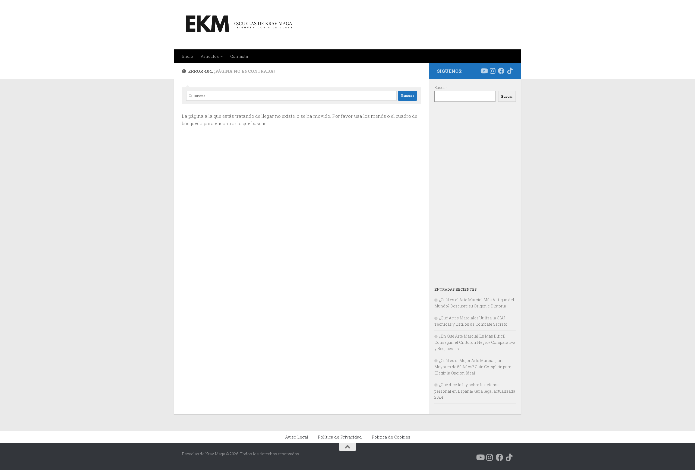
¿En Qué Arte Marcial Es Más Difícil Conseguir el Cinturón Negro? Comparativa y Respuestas (474, 342)
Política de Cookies (391, 437)
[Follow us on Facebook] (501, 71)
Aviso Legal (296, 437)
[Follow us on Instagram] (492, 71)
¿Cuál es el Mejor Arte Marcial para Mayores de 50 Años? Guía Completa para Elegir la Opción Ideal (472, 367)
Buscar (440, 87)
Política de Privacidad (340, 437)
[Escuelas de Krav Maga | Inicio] (238, 25)
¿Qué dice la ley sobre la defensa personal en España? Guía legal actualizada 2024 (474, 391)
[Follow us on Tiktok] (510, 71)
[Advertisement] (475, 194)
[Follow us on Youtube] (484, 71)
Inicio (187, 56)
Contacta (239, 56)
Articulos (210, 56)
